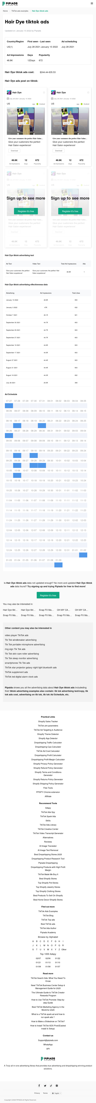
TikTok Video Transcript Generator (48, 833)
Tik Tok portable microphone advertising (25, 644)
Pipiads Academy (48, 932)
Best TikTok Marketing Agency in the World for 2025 (48, 1008)
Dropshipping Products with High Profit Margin (48, 868)
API (48, 1048)
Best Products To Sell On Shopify (48, 895)
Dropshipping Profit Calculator (48, 755)
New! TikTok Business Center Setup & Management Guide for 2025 (48, 987)
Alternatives (48, 837)
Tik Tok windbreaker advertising (20, 639)
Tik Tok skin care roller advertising (22, 653)
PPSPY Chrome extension (48, 792)
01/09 (38, 966)
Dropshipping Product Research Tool (48, 858)
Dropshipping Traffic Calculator (48, 742)
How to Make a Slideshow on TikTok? (48, 1021)
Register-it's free (26, 211)
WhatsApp (48, 1044)
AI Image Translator (48, 845)
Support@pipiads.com (48, 1040)
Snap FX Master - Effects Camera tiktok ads (48, 609)
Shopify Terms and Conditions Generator (48, 774)
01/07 (57, 966)
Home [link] (5, 11)
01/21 (38, 962)
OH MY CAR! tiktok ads (66, 609)
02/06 (48, 958)
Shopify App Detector (48, 738)
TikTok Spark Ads (48, 816)
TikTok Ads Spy (48, 812)
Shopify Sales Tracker (48, 721)
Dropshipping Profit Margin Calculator (48, 759)
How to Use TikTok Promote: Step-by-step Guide (48, 1001)
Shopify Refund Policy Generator (48, 767)
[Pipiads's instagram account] (57, 1086)
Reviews (48, 841)
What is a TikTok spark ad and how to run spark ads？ (48, 1016)
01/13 (48, 962)
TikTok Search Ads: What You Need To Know (48, 979)
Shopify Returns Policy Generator (48, 779)
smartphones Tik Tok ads (17, 662)
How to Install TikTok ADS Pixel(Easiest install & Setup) (48, 1027)
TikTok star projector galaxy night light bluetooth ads (31, 667)
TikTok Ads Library (48, 824)
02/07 (38, 958)
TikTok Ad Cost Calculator (48, 751)
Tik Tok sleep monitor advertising (21, 658)
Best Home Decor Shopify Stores (48, 899)
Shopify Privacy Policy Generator (48, 763)
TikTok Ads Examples (48, 911)
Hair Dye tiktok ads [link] (40, 11)
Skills (48, 820)
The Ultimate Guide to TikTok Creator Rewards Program (48, 994)
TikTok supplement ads (16, 672)
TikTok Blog (48, 915)
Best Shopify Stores (48, 878)
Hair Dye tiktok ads (12, 609)
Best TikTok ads (48, 923)
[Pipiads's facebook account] (39, 1086)
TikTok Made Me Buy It (48, 874)
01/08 (48, 966)
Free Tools (48, 787)
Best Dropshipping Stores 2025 (48, 854)
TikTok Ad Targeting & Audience (48, 729)
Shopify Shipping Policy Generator (48, 783)
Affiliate (48, 796)
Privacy (37, 1093)
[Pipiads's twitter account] (45, 1086)
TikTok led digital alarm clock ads (21, 676)
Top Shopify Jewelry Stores (48, 887)
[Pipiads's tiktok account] (51, 1086)
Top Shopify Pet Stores (48, 882)
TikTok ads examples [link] (20, 11)
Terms (45, 1093)
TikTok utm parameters (48, 725)
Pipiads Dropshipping (48, 862)
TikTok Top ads (48, 919)
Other (63, 949)
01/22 (57, 958)
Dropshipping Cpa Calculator (48, 746)
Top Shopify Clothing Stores (48, 891)
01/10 (57, 962)
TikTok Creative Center (48, 829)
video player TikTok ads (16, 635)
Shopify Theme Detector (48, 734)
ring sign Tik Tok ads (15, 649)
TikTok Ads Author (48, 928)
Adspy (48, 807)
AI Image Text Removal (48, 850)
